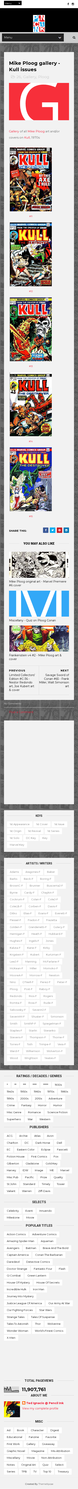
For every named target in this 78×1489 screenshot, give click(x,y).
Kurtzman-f (53, 954)
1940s (10, 1091)
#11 (30, 216)
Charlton (12, 1142)
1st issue (59, 824)
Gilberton (13, 1163)
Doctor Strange (17, 1268)
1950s (23, 1091)
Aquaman (47, 1241)
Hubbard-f (56, 933)
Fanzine (34, 1437)
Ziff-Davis (44, 1191)
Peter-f (62, 982)
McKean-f (16, 968)
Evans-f (43, 913)
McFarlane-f (51, 961)
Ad (8, 1430)
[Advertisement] (39, 762)
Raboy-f (44, 989)
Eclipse (45, 1149)
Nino (13, 982)
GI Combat (14, 1275)
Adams (14, 871)
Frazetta (51, 920)
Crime (11, 1105)
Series (11, 1471)
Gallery (29, 77)
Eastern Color (26, 1149)
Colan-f (36, 899)
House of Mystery (18, 1282)
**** (35, 1084)
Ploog (43, 77)
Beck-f (28, 878)
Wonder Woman (17, 1330)
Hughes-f (16, 940)
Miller (33, 968)
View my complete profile (40, 1408)
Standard (29, 1184)
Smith (13, 1023)
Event (29, 1210)
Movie (30, 1217)
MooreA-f (16, 975)
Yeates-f (50, 1058)
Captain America (18, 1254)
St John (11, 1184)
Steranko (50, 1030)
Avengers (13, 1248)
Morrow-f (36, 975)
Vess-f (62, 1044)
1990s (10, 1098)
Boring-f (45, 878)
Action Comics (16, 1234)
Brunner (35, 885)
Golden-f (16, 927)
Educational (14, 1437)
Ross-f (32, 1002)
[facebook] (68, 4)
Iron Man (38, 1289)
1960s (37, 1091)
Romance (34, 1112)
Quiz (45, 1464)
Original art (28, 1464)
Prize (43, 1177)
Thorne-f (58, 1037)
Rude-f (48, 1002)
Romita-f (16, 1002)
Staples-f (16, 1030)
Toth (30, 1044)
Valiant (11, 1191)
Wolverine (54, 1323)
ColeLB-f (16, 906)
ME (52, 1170)
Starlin (33, 1030)
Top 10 (47, 1471)
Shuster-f (37, 1016)
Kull (27, 137)
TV (35, 1471)
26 (18, 77)
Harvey (11, 1170)
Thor (38, 1323)
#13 (31, 366)
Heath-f (36, 933)
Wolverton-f (55, 1051)
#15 (31, 516)
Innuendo (45, 1210)
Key (44, 837)
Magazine (38, 1451)
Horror (42, 1105)
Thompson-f (38, 1037)
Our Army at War (59, 1303)
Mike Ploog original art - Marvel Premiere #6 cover (37, 583)
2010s (38, 1098)
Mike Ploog (36, 131)
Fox (56, 1156)
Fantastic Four (43, 1268)
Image (39, 1170)
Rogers (48, 996)
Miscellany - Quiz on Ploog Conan (32, 620)
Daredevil (13, 1261)
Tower (61, 1184)
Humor (57, 1105)
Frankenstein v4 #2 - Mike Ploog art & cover (35, 657)
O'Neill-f (28, 982)
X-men (11, 1337)
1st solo (14, 837)
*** (24, 1084)
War (30, 1119)
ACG (10, 1135)
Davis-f (52, 906)
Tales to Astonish (17, 1323)
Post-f (28, 989)
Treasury (63, 1471)
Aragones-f (32, 871)
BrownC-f (16, 885)
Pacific (29, 1177)
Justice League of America (24, 1303)
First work (13, 1444)
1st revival (34, 831)
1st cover (42, 824)
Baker (51, 871)
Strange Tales (15, 1317)
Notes (11, 1464)
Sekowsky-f (18, 1009)
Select (59, 1464)
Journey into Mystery (20, 1296)
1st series (53, 831)
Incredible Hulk (16, 1289)
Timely (46, 1184)
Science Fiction (57, 1112)
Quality (58, 1177)
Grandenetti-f (38, 927)
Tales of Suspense (43, 1317)
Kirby (46, 947)
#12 (31, 291)
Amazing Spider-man (20, 1241)
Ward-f (14, 1051)
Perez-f (45, 982)
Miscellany (13, 1457)
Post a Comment (21, 712)
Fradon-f (34, 920)
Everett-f (61, 913)
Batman (31, 1248)
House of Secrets (47, 1282)
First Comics (39, 1156)
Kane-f (32, 947)
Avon (50, 1135)
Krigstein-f (17, 954)
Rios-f (33, 996)
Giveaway (48, 1444)
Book (20, 1430)
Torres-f (15, 1044)
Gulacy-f (59, 927)
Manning (30, 961)
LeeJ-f (14, 961)
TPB (24, 1471)
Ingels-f (34, 940)
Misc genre (14, 1112)
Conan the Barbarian (49, 1254)
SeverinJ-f (39, 1009)
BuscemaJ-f (55, 885)
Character (37, 1430)
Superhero (14, 1119)
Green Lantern (36, 1275)
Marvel (64, 1170)
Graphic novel (16, 1451)
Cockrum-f (17, 899)
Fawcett (62, 1149)
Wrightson (31, 1058)
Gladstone (32, 1163)
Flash (62, 1268)
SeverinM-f (17, 1016)
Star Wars (45, 1310)
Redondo (16, 996)
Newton (54, 975)
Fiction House (16, 1156)
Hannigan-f (17, 933)
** (15, 1084)
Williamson (33, 1051)
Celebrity (13, 1210)
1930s (58, 1084)
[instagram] (73, 4)
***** (45, 1084)
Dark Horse (42, 1142)
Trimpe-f (45, 1044)
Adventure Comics (44, 1234)
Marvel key (17, 844)
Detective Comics (38, 1261)
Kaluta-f (15, 947)
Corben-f (35, 906)
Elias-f (28, 913)
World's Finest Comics (49, 1330)
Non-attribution (51, 1457)
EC (8, 1149)
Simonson (57, 1016)
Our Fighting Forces (20, 1310)
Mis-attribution (60, 1451)
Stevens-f (16, 1037)
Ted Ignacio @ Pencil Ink (45, 1403)
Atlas (37, 1135)
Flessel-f (15, 920)
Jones (49, 940)
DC (27, 1142)
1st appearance (20, 824)
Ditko (13, 913)
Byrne (14, 892)
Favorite (51, 1437)
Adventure (55, 1098)
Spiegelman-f (52, 1023)
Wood (14, 1058)
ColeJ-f (53, 899)
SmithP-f (30, 1023)
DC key (31, 837)
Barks (13, 878)
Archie (23, 1135)
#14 (31, 441)
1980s (64, 1091)
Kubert (34, 954)
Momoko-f (50, 968)
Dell (59, 1142)
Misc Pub (12, 1177)
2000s (24, 1098)
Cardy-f (29, 892)
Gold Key (51, 1163)
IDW (25, 1170)
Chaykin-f (47, 892)
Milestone (13, 1217)
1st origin (15, 831)
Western (44, 1119)
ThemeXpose (45, 1483)
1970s (50, 1091)
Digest (54, 1430)
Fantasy (26, 1105)
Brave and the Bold (55, 1248)
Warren (27, 1191)
